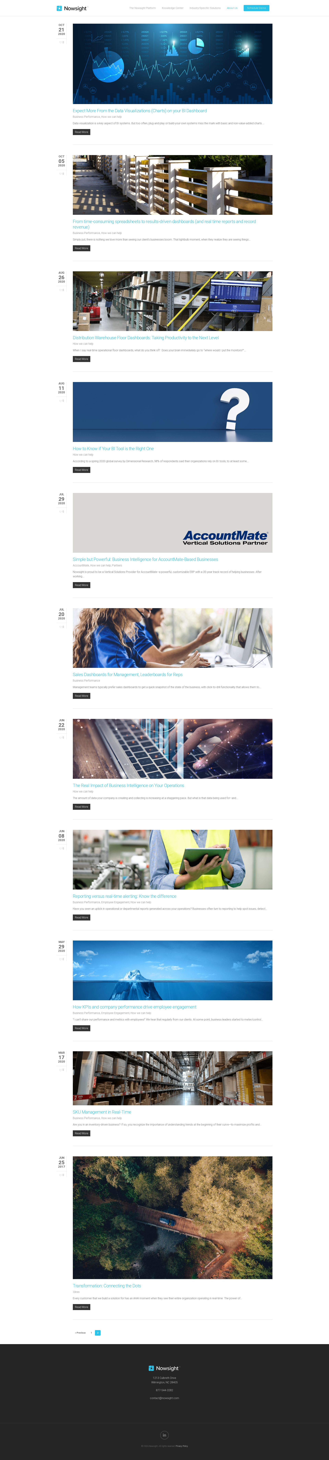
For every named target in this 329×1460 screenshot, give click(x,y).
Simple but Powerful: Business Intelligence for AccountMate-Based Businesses (145, 559)
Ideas (76, 1291)
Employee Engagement (115, 902)
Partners (117, 565)
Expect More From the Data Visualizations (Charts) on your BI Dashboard (140, 110)
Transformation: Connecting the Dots (107, 1285)
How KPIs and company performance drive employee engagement (134, 1007)
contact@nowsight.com (164, 1398)
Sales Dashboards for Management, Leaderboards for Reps (127, 674)
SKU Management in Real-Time (102, 1112)
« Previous (80, 1333)
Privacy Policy (182, 1446)
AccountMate (81, 565)
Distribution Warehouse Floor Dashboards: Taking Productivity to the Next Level (146, 337)
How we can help (111, 116)
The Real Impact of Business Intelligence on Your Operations (128, 785)
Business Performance (86, 116)
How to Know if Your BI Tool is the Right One (113, 448)
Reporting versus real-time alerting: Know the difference (124, 896)
